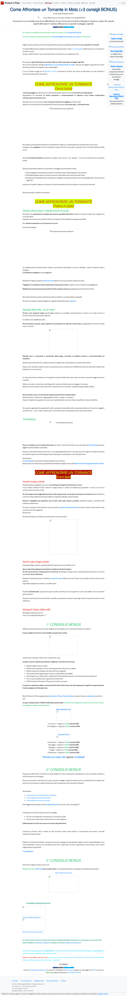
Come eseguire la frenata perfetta (38, 798)
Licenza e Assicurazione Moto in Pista (116, 96)
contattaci (79, 757)
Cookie (63, 981)
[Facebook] (55, 27)
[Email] (60, 27)
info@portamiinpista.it (73, 943)
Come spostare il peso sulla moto (38, 800)
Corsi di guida (77, 49)
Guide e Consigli (116, 38)
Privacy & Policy (52, 981)
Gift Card (39, 869)
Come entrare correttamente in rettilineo (41, 795)
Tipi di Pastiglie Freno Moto (62, 37)
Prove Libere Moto (116, 51)
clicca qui (76, 37)
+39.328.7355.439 (74, 972)
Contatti (15, 981)
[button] (118, 3)
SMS (93, 970)
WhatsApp (50, 972)
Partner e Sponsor (116, 66)
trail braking (92, 445)
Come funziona (26, 981)
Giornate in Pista (55, 696)
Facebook (39, 943)
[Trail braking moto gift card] (63, 884)
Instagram (46, 943)
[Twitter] (66, 27)
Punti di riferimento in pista (32, 932)
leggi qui (72, 301)
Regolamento (39, 981)
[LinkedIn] (71, 27)
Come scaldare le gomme (31, 917)
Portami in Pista (51, 71)
